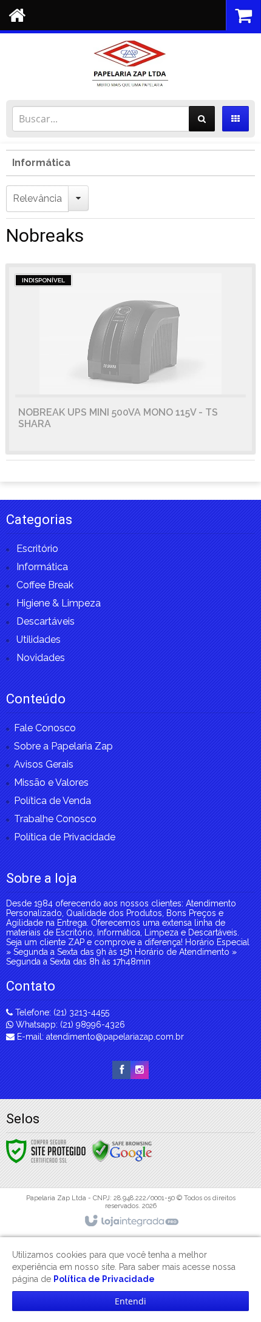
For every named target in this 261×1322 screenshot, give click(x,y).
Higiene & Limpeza (58, 603)
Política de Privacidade (64, 837)
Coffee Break (44, 585)
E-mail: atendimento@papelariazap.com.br (99, 1036)
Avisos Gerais (43, 764)
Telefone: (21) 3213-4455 (61, 1012)
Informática (41, 162)
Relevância (37, 198)
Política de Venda (52, 800)
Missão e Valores (51, 782)
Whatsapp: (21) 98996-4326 (69, 1024)
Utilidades (38, 639)
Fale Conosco (45, 728)
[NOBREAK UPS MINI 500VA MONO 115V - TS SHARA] (130, 359)
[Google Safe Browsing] (122, 1150)
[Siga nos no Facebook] (121, 1070)
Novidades (40, 657)
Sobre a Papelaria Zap (63, 746)
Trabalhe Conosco (55, 819)
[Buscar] (202, 118)
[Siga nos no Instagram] (139, 1070)
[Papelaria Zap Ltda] (130, 63)
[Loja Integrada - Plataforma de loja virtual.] (131, 1221)
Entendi (130, 1301)
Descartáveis (45, 621)
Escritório (37, 548)
